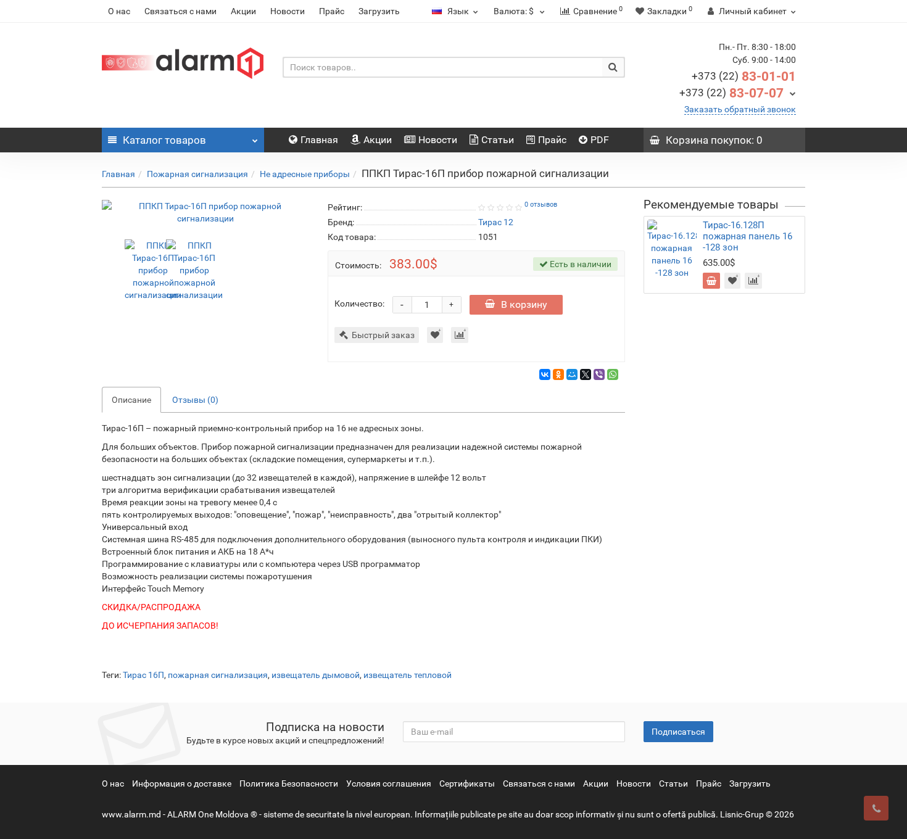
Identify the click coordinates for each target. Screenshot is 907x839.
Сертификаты (467, 783)
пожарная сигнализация (218, 675)
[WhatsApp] (612, 374)
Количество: (359, 303)
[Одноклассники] (558, 374)
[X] (585, 374)
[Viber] (599, 374)
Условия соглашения (388, 783)
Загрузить (379, 11)
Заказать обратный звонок (740, 109)
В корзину (524, 304)
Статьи (497, 140)
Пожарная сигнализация (197, 174)
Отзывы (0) (195, 400)
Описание (131, 400)
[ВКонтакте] (544, 374)
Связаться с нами (180, 11)
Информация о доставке (181, 783)
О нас (119, 11)
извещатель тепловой (407, 675)
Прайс (331, 11)
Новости (287, 11)
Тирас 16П (143, 675)
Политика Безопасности (288, 783)
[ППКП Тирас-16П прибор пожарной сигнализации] (205, 212)
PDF (599, 140)
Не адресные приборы (305, 174)
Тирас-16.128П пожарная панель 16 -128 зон (747, 236)
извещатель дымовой (315, 675)
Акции (243, 11)
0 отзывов (540, 204)
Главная (319, 140)
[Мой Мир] (572, 374)
